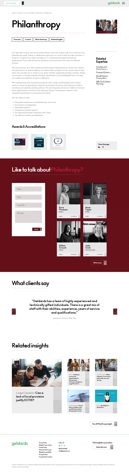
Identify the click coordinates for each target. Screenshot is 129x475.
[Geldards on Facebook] (103, 147)
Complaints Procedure (45, 457)
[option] (64, 307)
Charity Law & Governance (101, 68)
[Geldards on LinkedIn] (99, 147)
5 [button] (66, 324)
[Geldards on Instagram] (64, 445)
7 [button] (71, 324)
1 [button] (55, 324)
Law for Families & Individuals (33, 13)
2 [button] (58, 324)
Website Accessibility (45, 452)
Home (14, 13)
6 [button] (68, 324)
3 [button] (60, 324)
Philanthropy (48, 13)
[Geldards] (114, 3)
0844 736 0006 (63, 448)
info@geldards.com (64, 451)
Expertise (20, 13)
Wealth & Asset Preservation (102, 77)
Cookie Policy (43, 447)
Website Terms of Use (45, 445)
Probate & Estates (103, 72)
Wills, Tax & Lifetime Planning (103, 82)
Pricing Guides (43, 454)
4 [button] (63, 324)
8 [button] (74, 324)
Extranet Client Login (45, 450)
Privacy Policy (43, 443)
